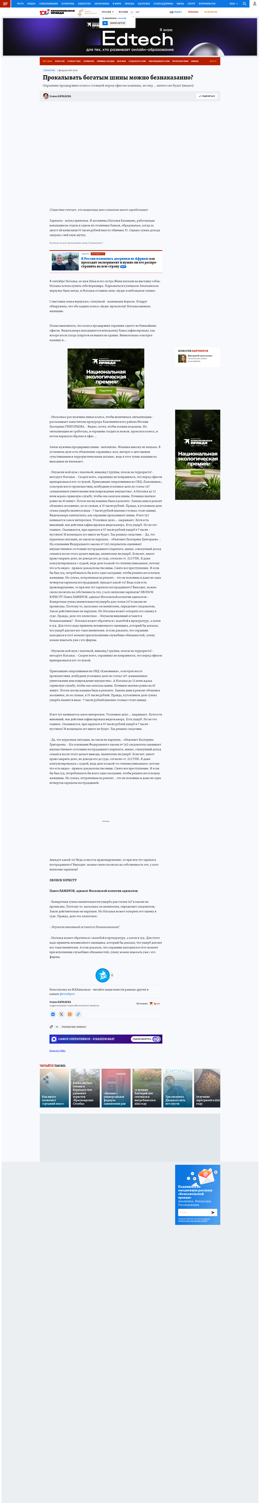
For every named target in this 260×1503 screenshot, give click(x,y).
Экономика (101, 3)
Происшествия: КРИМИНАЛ (74, 1027)
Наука (180, 3)
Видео (31, 3)
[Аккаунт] (254, 4)
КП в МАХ (121, 61)
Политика (67, 3)
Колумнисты (207, 3)
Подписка (210, 11)
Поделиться (208, 96)
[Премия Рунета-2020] (86, 12)
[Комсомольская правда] (57, 12)
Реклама (193, 11)
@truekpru (67, 994)
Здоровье (144, 3)
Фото (20, 3)
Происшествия (180, 61)
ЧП (57, 1027)
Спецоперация (48, 3)
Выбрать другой (117, 23)
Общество (84, 3)
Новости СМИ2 (58, 1050)
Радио (178, 12)
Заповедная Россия (159, 61)
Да (105, 23)
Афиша (194, 61)
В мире (117, 3)
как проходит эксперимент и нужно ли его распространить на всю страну (119, 262)
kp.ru (157, 1003)
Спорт (191, 3)
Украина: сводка (105, 61)
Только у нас (74, 61)
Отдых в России (137, 61)
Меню (5, 4)
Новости (60, 61)
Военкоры (89, 61)
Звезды (129, 3)
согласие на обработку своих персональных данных (194, 1220)
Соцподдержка (163, 3)
